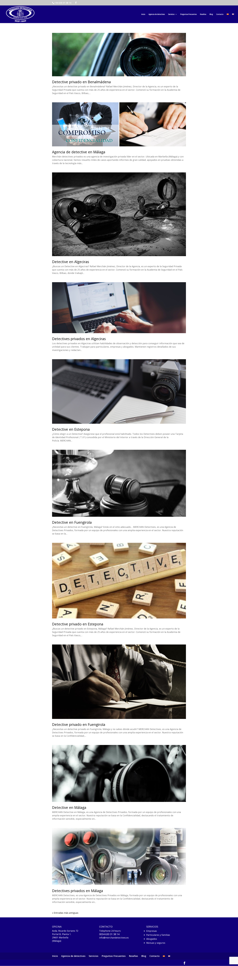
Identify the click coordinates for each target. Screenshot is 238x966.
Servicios (171, 14)
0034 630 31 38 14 (109, 934)
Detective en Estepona (71, 429)
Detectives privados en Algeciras (79, 338)
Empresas (151, 930)
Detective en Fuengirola (72, 522)
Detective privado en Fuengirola (78, 724)
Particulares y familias (158, 934)
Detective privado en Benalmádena (81, 81)
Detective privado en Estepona (77, 624)
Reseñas (203, 14)
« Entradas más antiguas (65, 912)
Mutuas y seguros (155, 942)
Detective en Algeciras (70, 261)
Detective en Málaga (69, 807)
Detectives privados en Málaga (77, 890)
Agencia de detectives (157, 14)
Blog (211, 14)
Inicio (143, 14)
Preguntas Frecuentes (188, 14)
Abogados (151, 938)
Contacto (219, 14)
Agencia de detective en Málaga (78, 151)
